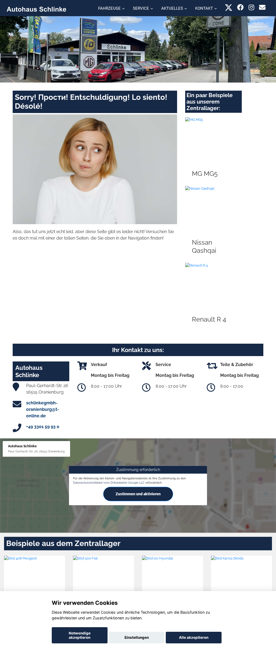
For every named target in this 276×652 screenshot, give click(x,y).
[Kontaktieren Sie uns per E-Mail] (262, 7)
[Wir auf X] (228, 7)
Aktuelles (172, 8)
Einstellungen (137, 637)
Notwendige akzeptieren (80, 635)
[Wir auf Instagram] (251, 7)
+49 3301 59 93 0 (42, 426)
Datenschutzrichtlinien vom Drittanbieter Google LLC (109, 482)
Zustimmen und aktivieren (138, 494)
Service (141, 8)
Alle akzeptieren (193, 637)
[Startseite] (36, 9)
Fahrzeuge (109, 8)
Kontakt (204, 8)
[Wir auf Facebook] (240, 7)
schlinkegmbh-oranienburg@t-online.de (42, 409)
